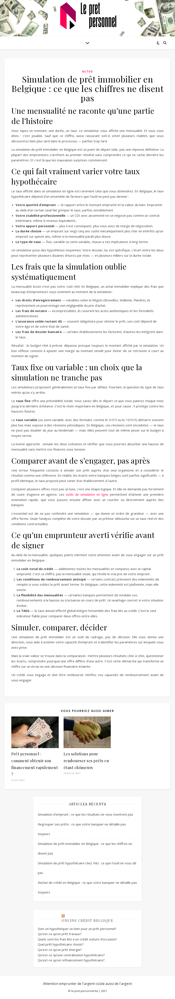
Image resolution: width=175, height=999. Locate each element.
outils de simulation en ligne (87, 494)
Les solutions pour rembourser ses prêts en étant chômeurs (86, 760)
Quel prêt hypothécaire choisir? (61, 944)
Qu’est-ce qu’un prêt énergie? (60, 949)
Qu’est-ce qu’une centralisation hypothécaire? (71, 955)
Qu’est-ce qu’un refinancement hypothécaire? (71, 960)
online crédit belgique (87, 920)
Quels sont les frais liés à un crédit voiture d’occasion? (77, 939)
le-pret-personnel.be (84, 991)
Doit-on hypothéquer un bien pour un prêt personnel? (77, 929)
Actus (87, 71)
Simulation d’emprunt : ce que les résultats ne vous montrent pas (85, 814)
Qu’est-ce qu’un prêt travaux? (60, 934)
